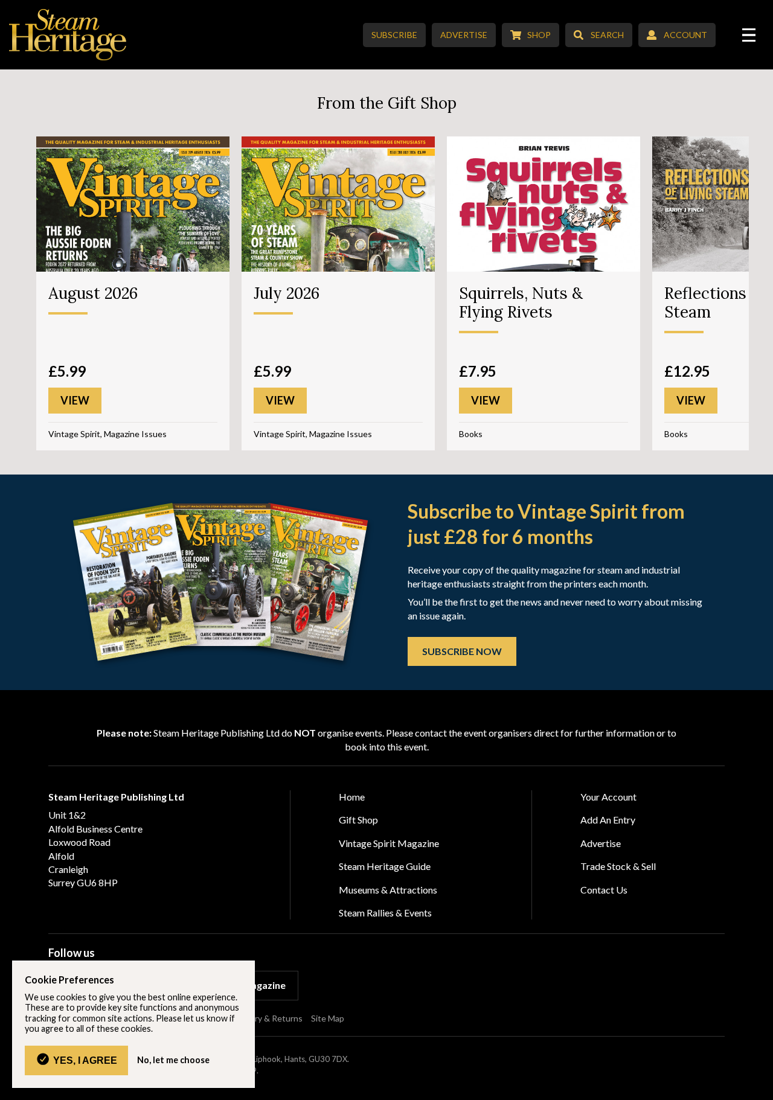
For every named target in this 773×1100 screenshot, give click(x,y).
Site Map (327, 1018)
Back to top (759, 1086)
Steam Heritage (68, 34)
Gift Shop (358, 819)
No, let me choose (173, 1060)
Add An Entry (607, 819)
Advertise (463, 35)
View (74, 400)
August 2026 (93, 293)
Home (352, 796)
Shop (539, 35)
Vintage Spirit (74, 434)
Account (685, 35)
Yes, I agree (85, 1060)
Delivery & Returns (267, 1018)
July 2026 (286, 293)
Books (471, 434)
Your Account (608, 796)
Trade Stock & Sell (618, 866)
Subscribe (394, 35)
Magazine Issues (135, 434)
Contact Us (603, 889)
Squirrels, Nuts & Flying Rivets (521, 302)
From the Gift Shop (387, 103)
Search (607, 35)
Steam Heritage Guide (385, 866)
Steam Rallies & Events (385, 912)
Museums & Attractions (388, 889)
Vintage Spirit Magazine (389, 843)
